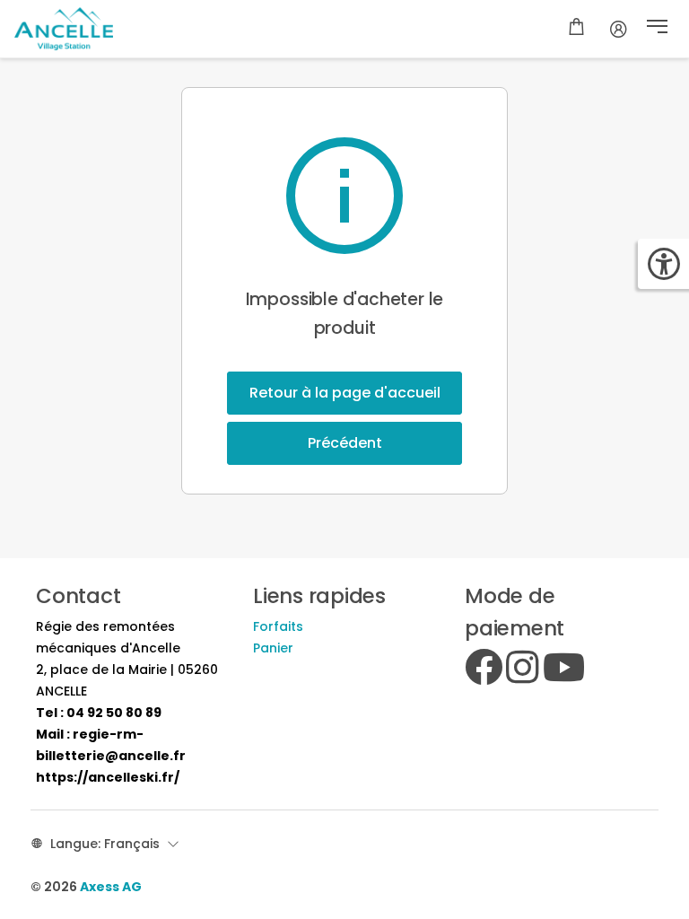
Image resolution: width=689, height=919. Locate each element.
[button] (657, 28)
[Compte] (618, 28)
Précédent (345, 443)
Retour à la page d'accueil (344, 392)
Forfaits (278, 626)
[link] (98, 713)
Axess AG (111, 887)
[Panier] (576, 28)
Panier (273, 648)
